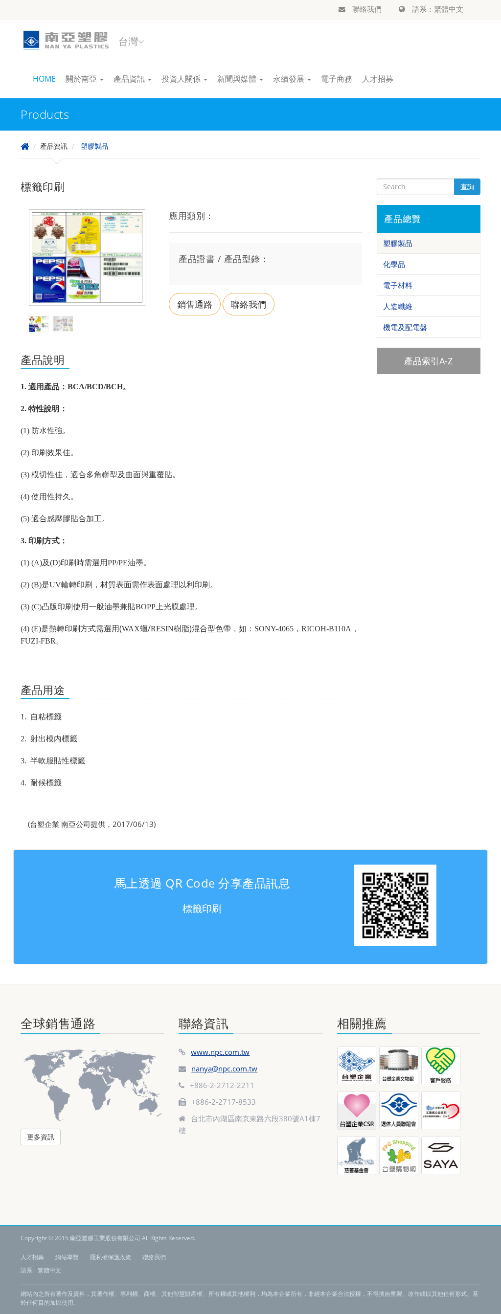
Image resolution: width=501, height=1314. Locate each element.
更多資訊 (40, 1136)
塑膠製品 (94, 146)
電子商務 (336, 78)
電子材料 (397, 285)
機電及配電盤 (405, 327)
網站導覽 (67, 1257)
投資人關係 (182, 78)
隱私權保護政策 (110, 1257)
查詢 (467, 186)
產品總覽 (402, 218)
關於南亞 (82, 78)
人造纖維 (397, 306)
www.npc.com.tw (220, 1052)
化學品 (394, 264)
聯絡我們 (366, 9)
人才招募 (377, 78)
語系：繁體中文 (436, 9)
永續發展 (289, 78)
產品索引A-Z (428, 361)
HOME (44, 78)
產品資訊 (130, 78)
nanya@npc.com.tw (224, 1068)
